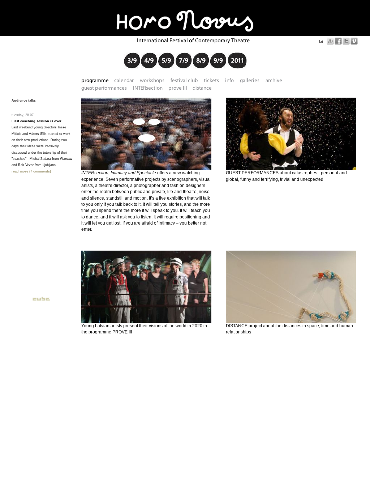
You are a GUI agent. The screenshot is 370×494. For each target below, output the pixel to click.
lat (321, 41)
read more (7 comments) (31, 171)
